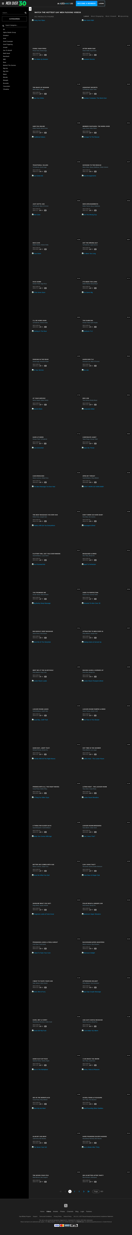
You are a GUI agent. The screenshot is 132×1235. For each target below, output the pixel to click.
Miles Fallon (36, 89)
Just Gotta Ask (39, 204)
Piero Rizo (85, 672)
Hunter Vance (36, 594)
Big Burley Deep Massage (43, 631)
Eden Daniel (44, 983)
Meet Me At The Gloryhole (43, 670)
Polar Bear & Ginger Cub (93, 903)
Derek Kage (43, 50)
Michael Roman (37, 750)
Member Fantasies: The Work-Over (96, 126)
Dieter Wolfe (86, 50)
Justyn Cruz (45, 866)
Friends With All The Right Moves (46, 787)
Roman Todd (36, 283)
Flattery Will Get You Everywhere (46, 553)
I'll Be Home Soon (40, 320)
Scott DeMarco (87, 478)
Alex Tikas (85, 555)
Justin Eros (92, 1061)
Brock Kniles (44, 128)
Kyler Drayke (94, 322)
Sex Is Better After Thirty (93, 1175)
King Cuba (44, 672)
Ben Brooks (42, 1138)
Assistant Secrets (90, 87)
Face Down (37, 281)
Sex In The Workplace (41, 1097)
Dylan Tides (93, 89)
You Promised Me (39, 592)
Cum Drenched (38, 476)
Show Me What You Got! (42, 903)
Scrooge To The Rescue (92, 165)
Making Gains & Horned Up (93, 670)
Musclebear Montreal (39, 1022)
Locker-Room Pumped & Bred (94, 709)
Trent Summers (94, 983)
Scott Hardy (42, 944)
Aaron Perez (36, 633)
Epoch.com (29, 1221)
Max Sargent (44, 1177)
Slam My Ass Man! (40, 1136)
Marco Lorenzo (37, 478)
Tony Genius (86, 400)
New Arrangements (90, 204)
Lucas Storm (45, 555)
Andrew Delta (44, 245)
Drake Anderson (97, 866)
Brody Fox (92, 555)
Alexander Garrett (88, 866)
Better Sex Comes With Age (43, 864)
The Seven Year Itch (41, 1175)
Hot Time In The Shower (92, 748)
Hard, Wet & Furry (40, 1020)
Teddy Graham (104, 167)
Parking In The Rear (41, 359)
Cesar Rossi (36, 789)
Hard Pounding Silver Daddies (95, 1136)
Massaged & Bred (90, 553)
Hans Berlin (86, 827)
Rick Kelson (43, 633)
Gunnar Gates (94, 594)
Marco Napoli (36, 400)
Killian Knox (45, 478)
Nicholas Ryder (44, 361)
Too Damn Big (88, 320)
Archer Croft (94, 711)
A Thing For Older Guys (42, 825)
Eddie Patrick (36, 128)
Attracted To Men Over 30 (93, 631)
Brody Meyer (94, 283)
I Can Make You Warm (91, 1059)
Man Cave (36, 243)
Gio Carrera (92, 517)
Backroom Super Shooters (93, 942)
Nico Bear (85, 517)
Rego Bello (36, 905)
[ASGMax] (16, 3)
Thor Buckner (93, 1099)
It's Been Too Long (90, 281)
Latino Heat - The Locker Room (95, 787)
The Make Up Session (41, 87)
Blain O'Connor (44, 206)
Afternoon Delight (90, 981)
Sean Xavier (86, 128)
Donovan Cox (86, 361)
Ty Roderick (86, 89)
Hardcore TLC (88, 359)
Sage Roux (44, 283)
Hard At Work (38, 437)
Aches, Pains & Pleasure (92, 1097)
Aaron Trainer (86, 711)
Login (101, 3)
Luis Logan (93, 750)
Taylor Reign (86, 439)
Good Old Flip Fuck (40, 1059)
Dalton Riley (43, 789)
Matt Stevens (36, 1177)
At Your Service (39, 398)
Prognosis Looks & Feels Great (45, 942)
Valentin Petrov (37, 1061)
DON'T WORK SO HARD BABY (93, 515)
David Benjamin (37, 827)
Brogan (42, 89)
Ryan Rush (93, 50)
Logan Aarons (94, 245)
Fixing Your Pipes (39, 48)
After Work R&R (89, 48)
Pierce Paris (36, 50)
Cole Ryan (36, 944)
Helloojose (94, 1177)
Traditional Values (40, 165)
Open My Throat (89, 476)
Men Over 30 (36, 53)
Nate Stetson (36, 983)
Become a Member (86, 3)
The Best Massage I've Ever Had (45, 515)
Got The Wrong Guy (90, 243)
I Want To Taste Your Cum (43, 981)
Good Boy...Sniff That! (41, 748)
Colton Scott (93, 827)
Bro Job (86, 398)
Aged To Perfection (90, 592)
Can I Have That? (89, 864)
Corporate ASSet (89, 437)
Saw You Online (39, 126)
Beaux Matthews (94, 167)
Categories (14, 19)
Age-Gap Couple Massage (93, 1020)
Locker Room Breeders (92, 825)
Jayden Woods (44, 905)
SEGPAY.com (80, 1221)
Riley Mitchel (95, 478)
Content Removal (107, 1221)
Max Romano (44, 594)
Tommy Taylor (45, 1061)
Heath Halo (45, 711)
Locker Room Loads (40, 709)
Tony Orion (86, 789)
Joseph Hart (43, 517)
